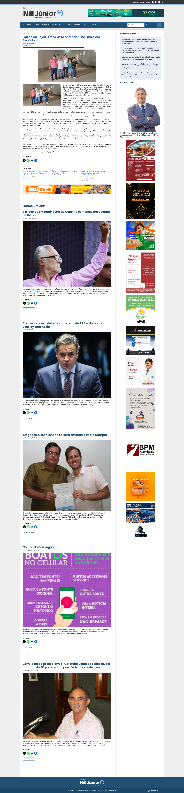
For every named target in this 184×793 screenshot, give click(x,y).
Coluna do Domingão (38, 547)
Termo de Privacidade (110, 790)
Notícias (26, 33)
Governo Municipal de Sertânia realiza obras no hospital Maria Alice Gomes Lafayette (35, 173)
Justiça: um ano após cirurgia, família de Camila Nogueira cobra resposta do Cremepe (141, 58)
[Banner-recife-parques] (140, 236)
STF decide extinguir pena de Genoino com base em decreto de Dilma (66, 213)
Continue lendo (29, 309)
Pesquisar (150, 25)
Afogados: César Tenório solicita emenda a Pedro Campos (65, 435)
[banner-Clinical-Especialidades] (140, 272)
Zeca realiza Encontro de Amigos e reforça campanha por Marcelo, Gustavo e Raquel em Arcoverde (140, 41)
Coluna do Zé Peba (74, 25)
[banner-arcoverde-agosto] (67, 189)
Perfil (37, 25)
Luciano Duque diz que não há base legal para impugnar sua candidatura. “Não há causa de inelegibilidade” (140, 66)
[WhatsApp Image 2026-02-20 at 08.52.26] (140, 201)
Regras (86, 25)
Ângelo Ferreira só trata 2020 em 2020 (65, 171)
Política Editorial (58, 25)
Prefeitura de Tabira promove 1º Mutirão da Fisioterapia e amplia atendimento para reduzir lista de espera (140, 50)
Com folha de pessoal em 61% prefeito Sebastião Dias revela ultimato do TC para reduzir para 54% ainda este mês (66, 665)
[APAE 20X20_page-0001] (140, 309)
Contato (95, 25)
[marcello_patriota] (141, 531)
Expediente (45, 25)
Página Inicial (28, 25)
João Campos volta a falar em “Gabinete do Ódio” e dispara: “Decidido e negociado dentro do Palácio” (140, 75)
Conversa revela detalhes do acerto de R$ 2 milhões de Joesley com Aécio (62, 325)
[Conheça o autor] (140, 109)
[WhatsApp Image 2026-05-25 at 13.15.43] (140, 160)
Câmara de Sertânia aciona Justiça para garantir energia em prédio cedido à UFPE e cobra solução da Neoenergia (93, 174)
